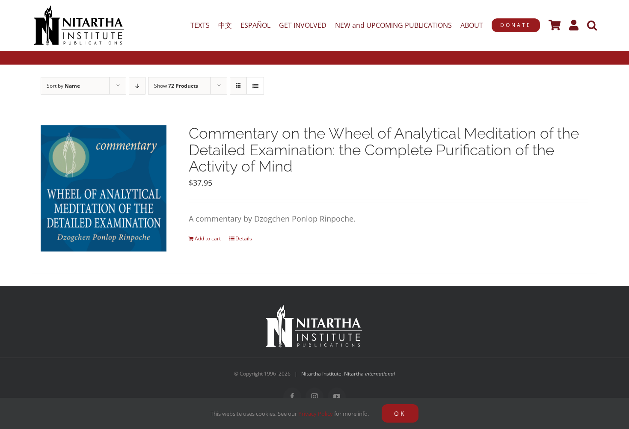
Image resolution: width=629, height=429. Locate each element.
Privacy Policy (315, 413)
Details (243, 238)
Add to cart (208, 238)
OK (400, 413)
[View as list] (255, 85)
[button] (592, 25)
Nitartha (369, 373)
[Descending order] (137, 86)
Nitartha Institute (321, 373)
